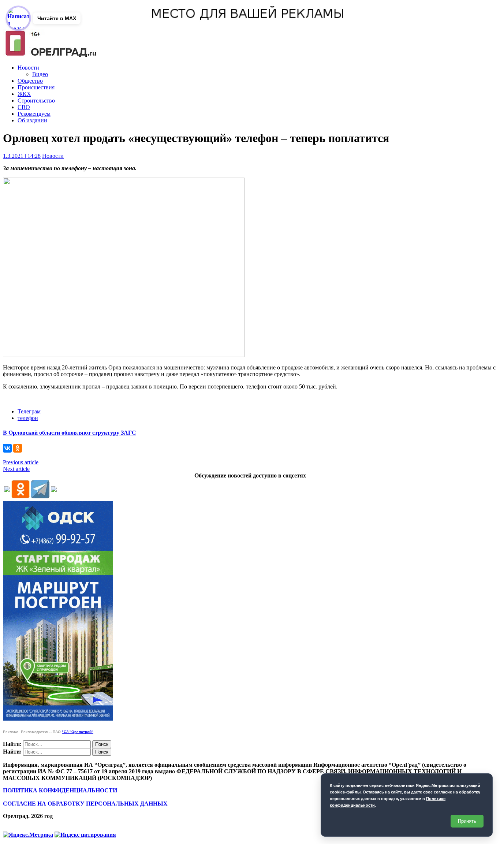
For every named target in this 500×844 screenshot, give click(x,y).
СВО (24, 107)
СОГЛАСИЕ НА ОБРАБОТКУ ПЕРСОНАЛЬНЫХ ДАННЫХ (85, 803)
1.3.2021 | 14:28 (22, 156)
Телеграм (29, 411)
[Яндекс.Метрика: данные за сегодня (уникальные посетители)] (28, 835)
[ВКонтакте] (7, 448)
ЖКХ (24, 94)
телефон (28, 418)
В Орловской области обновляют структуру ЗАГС (69, 433)
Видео (40, 74)
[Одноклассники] (17, 448)
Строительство (36, 100)
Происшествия (36, 87)
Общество (30, 81)
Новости (28, 67)
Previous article (20, 462)
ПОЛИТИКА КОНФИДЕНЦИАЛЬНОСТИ (60, 790)
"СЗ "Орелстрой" (77, 732)
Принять (467, 821)
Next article (16, 469)
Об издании (32, 120)
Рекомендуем (34, 114)
